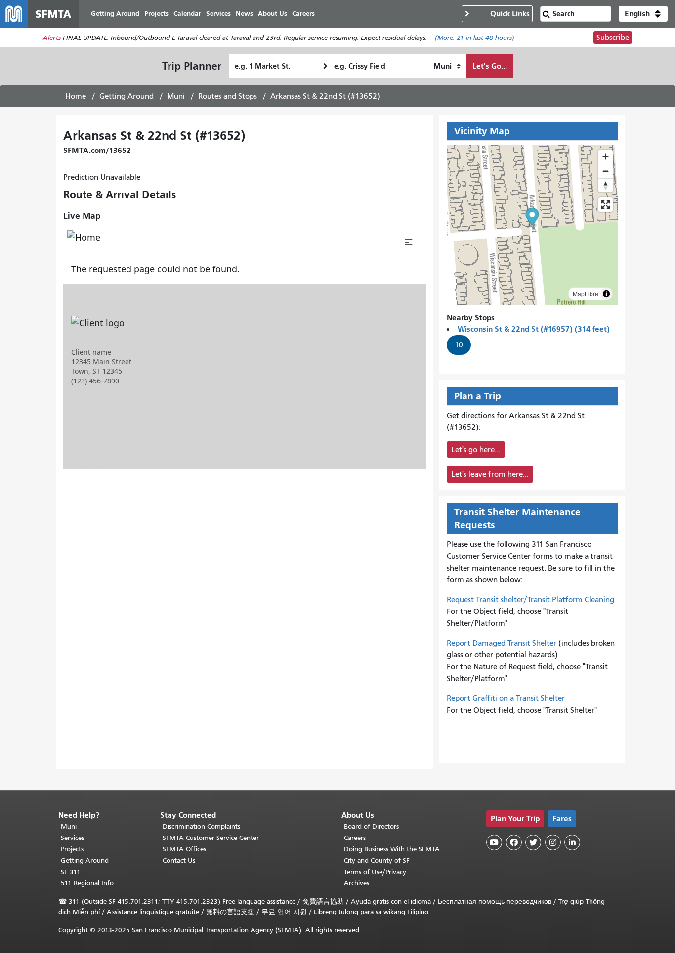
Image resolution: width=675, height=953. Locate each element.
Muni (176, 96)
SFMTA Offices (184, 849)
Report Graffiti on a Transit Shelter (506, 698)
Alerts (52, 38)
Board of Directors (371, 826)
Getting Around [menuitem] (115, 13)
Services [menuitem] (218, 13)
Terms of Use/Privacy (375, 872)
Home (75, 96)
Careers (355, 838)
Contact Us (179, 860)
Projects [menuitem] (156, 13)
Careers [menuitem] (303, 13)
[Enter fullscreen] (605, 204)
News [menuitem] (244, 13)
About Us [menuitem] (272, 13)
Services (72, 838)
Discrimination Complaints (201, 826)
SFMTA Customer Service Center (211, 838)
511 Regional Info (87, 883)
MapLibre (585, 293)
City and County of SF (377, 860)
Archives (356, 883)
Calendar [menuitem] (187, 13)
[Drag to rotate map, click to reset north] (605, 185)
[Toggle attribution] (606, 294)
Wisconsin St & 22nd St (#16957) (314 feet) (534, 329)
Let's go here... (476, 449)
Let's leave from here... (490, 474)
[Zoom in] (605, 157)
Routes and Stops (227, 96)
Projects (72, 849)
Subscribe (612, 37)
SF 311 (71, 872)
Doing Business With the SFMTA (392, 849)
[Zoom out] (605, 171)
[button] (643, 14)
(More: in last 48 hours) (474, 38)
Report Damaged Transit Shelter (501, 643)
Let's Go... (489, 66)
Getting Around (126, 96)
